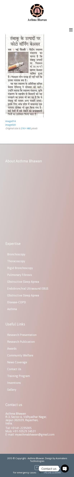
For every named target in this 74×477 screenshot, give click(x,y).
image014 (10, 121)
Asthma (12, 309)
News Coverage (17, 362)
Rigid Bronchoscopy (20, 268)
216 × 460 (26, 128)
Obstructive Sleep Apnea (23, 281)
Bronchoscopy (16, 254)
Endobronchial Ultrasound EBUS (27, 288)
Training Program (18, 376)
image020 (10, 124)
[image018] (24, 116)
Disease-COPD (16, 302)
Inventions (14, 382)
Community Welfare (20, 355)
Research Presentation (21, 334)
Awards (12, 348)
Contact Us (14, 369)
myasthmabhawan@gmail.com (34, 434)
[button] (71, 29)
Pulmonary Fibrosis (19, 274)
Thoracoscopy (16, 261)
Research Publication (21, 341)
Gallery (11, 389)
